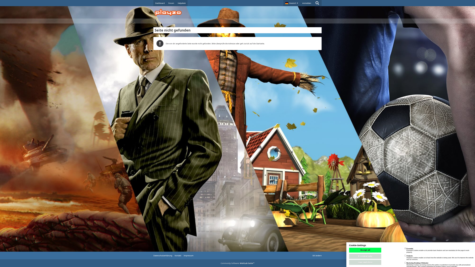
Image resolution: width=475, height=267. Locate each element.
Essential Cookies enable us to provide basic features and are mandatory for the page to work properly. (437, 250)
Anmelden (306, 3)
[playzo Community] (239, 12)
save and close (365, 262)
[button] (291, 3)
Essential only (365, 256)
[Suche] (317, 3)
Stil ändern (317, 255)
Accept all (365, 250)
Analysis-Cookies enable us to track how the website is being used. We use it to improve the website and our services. (440, 257)
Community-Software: (237, 263)
